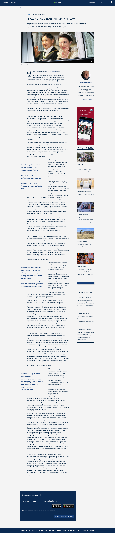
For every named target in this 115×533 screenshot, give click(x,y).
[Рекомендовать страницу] (86, 15)
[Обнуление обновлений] (85, 184)
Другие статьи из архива (86, 283)
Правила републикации (71, 530)
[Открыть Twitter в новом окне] (80, 15)
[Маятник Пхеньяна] (85, 208)
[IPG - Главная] (57, 2)
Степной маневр (82, 241)
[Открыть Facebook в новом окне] (83, 15)
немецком (53, 71)
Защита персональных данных (50, 530)
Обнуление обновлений (84, 191)
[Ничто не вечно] (85, 259)
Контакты (24, 530)
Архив (92, 530)
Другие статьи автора (87, 99)
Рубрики (5, 2)
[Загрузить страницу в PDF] (74, 481)
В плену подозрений (83, 313)
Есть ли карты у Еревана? (84, 329)
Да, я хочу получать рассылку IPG (64, 516)
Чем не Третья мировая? (84, 297)
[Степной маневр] (85, 234)
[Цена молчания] (85, 158)
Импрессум (33, 530)
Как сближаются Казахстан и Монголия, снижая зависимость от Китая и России (85, 246)
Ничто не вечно (81, 266)
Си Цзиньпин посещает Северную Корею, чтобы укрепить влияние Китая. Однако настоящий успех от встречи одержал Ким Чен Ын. (85, 220)
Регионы (14, 2)
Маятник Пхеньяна (82, 214)
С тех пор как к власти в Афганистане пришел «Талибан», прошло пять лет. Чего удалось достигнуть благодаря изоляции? (85, 170)
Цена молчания (81, 164)
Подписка (84, 530)
